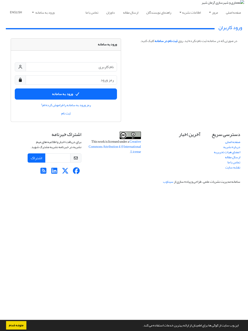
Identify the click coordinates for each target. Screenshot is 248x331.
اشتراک (36, 158)
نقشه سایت (232, 167)
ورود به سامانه (44, 12)
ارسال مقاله (130, 12)
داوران (110, 12)
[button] (141, 326)
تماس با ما (91, 12)
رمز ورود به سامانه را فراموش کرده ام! (66, 105)
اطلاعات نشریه (191, 12)
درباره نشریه (231, 147)
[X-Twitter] (65, 172)
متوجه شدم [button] (16, 325)
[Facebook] (76, 172)
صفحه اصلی (233, 12)
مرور (215, 12)
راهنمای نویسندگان (158, 12)
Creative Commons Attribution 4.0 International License (115, 146)
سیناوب (168, 181)
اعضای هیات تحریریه (227, 152)
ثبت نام (66, 113)
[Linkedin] (54, 172)
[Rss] (43, 172)
